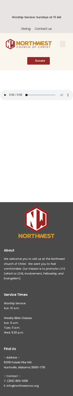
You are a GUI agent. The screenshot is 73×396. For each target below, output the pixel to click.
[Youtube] (40, 5)
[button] (62, 44)
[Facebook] (33, 5)
